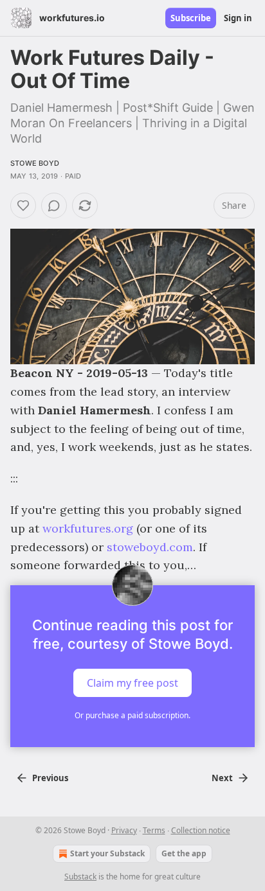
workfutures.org (87, 528)
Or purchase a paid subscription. (132, 715)
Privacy (124, 830)
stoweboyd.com (150, 547)
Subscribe (190, 18)
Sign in (238, 18)
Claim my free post (132, 683)
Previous (50, 778)
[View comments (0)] (54, 205)
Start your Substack (107, 853)
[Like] (23, 205)
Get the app (183, 853)
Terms (154, 830)
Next (222, 778)
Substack (80, 876)
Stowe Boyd (34, 163)
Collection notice (200, 830)
